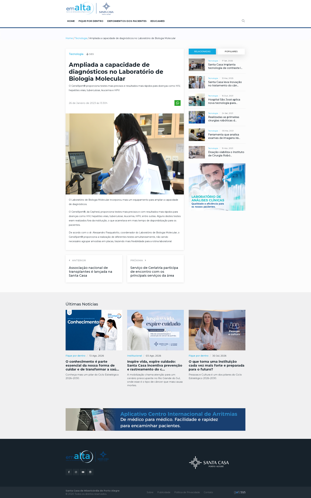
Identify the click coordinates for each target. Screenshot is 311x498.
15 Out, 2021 (227, 95)
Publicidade (163, 492)
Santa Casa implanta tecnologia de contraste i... (225, 66)
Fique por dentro (91, 21)
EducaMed (157, 21)
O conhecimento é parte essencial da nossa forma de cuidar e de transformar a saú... (92, 365)
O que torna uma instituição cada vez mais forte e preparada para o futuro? (216, 365)
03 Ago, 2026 (153, 355)
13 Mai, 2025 (227, 78)
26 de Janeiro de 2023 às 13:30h (88, 103)
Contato (208, 492)
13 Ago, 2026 (96, 355)
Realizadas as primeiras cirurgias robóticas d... (223, 119)
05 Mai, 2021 (228, 130)
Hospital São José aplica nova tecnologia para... (224, 101)
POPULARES (231, 51)
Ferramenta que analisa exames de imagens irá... (224, 136)
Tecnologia (81, 38)
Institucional (134, 355)
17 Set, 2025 (227, 60)
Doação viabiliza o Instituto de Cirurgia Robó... (226, 154)
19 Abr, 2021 (227, 148)
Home (71, 21)
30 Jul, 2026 (219, 355)
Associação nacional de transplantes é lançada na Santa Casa (90, 271)
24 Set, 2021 (227, 113)
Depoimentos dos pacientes (127, 21)
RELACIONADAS (202, 51)
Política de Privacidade (187, 492)
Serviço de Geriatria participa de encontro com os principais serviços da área (154, 271)
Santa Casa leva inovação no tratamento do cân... (225, 84)
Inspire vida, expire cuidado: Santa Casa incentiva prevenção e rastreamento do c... (154, 365)
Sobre (150, 492)
